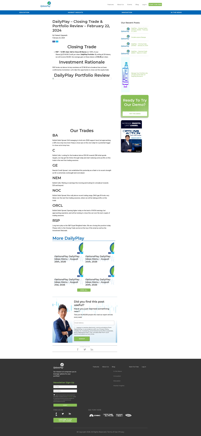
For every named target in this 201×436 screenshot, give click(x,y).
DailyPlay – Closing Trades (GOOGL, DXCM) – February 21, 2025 (139, 29)
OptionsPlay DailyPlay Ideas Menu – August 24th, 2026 (97, 259)
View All (83, 290)
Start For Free (155, 4)
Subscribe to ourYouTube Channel (65, 420)
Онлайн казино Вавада (138, 37)
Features (110, 4)
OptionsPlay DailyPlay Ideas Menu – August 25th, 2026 (66, 259)
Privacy (121, 432)
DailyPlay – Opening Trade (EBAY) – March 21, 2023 (139, 52)
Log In (144, 4)
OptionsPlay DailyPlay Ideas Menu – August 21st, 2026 (66, 282)
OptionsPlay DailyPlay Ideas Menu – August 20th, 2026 (97, 282)
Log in (144, 367)
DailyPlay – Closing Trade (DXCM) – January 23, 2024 (139, 44)
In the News (176, 12)
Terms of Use (112, 432)
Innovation (127, 12)
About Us (120, 4)
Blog (137, 4)
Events (129, 4)
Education (24, 12)
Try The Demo (135, 114)
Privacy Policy (70, 396)
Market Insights (75, 12)
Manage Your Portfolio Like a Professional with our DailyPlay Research (139, 74)
